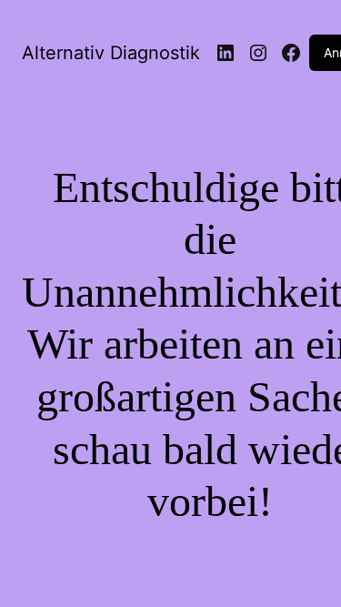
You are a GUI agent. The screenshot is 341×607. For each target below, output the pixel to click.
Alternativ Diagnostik (111, 53)
